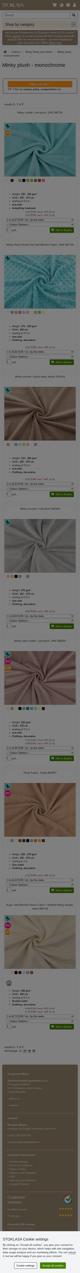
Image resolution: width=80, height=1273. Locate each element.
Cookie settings (26, 1265)
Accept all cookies (52, 1265)
